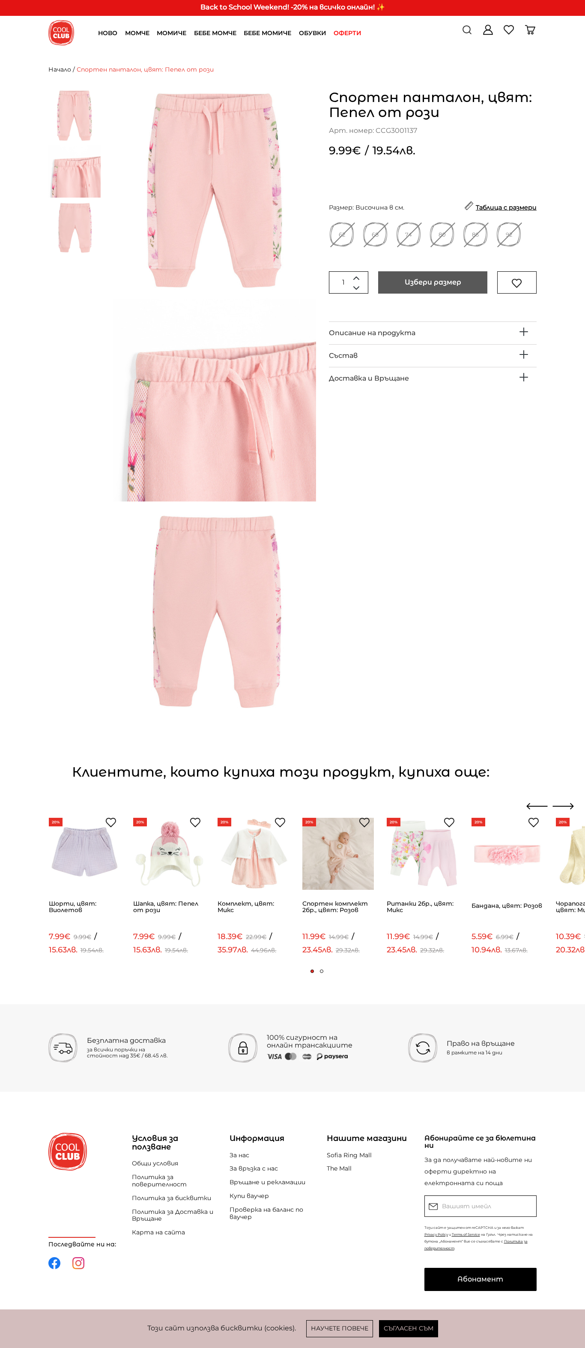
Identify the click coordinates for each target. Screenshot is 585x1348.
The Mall (339, 1168)
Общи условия (155, 1163)
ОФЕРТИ (347, 33)
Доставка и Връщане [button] (369, 378)
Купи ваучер (249, 1196)
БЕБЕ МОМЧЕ (215, 33)
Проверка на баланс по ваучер (266, 1213)
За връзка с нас (254, 1168)
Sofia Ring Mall (349, 1155)
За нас (239, 1155)
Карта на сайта (158, 1232)
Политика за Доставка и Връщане (172, 1215)
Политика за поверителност (159, 1180)
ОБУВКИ (312, 33)
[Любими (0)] (510, 33)
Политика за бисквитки (171, 1198)
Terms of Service (466, 1234)
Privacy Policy (436, 1234)
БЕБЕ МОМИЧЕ (267, 33)
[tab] (433, 333)
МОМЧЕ (137, 33)
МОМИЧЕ (171, 33)
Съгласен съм (408, 1328)
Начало (59, 69)
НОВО (107, 33)
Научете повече (339, 1328)
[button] (312, 971)
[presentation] (537, 806)
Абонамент (480, 1279)
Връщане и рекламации (267, 1182)
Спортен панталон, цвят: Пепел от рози (145, 69)
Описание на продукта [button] (372, 333)
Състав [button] (343, 355)
